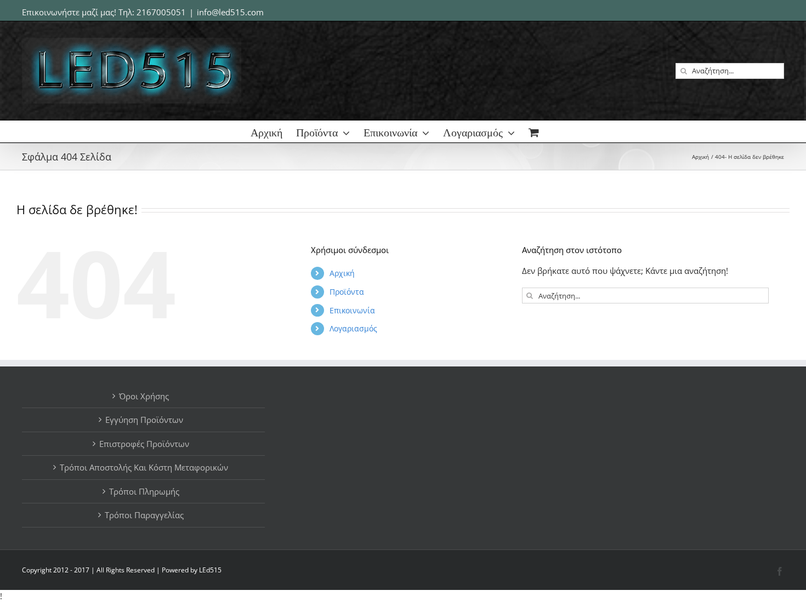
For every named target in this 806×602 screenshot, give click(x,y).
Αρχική (342, 273)
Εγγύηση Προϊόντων (144, 419)
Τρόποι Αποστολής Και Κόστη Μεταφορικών (144, 467)
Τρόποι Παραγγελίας (144, 514)
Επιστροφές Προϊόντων (144, 443)
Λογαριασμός (353, 328)
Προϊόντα (347, 291)
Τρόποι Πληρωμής (144, 491)
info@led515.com (230, 12)
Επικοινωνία (352, 310)
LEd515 (210, 570)
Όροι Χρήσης (144, 396)
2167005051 (161, 12)
